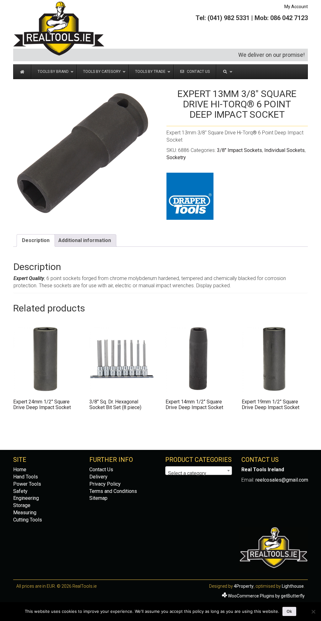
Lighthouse (293, 586)
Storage (21, 505)
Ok (289, 611)
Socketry (176, 157)
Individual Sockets (284, 150)
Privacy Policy (105, 484)
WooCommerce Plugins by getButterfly (266, 595)
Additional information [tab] (84, 240)
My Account (296, 6)
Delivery (98, 477)
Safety (20, 491)
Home (19, 469)
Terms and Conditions (113, 491)
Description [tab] (36, 240)
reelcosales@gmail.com (281, 480)
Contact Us (101, 469)
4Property (244, 586)
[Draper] (189, 196)
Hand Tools (25, 477)
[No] (313, 611)
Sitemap (98, 498)
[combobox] (198, 470)
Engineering (26, 498)
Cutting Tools (27, 520)
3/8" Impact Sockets (239, 150)
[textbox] (199, 473)
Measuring (24, 513)
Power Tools (27, 484)
